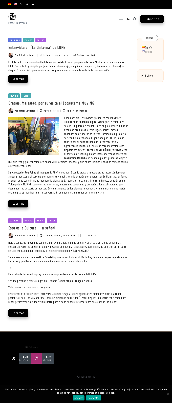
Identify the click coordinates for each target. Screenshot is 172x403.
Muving (28, 40)
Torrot (40, 40)
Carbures (15, 40)
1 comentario (91, 235)
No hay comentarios (87, 55)
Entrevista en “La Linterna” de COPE (36, 47)
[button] (152, 19)
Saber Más (93, 398)
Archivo (149, 75)
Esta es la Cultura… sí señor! (31, 228)
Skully (40, 220)
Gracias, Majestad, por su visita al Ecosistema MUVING (51, 103)
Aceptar (78, 398)
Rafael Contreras (86, 376)
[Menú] (121, 19)
